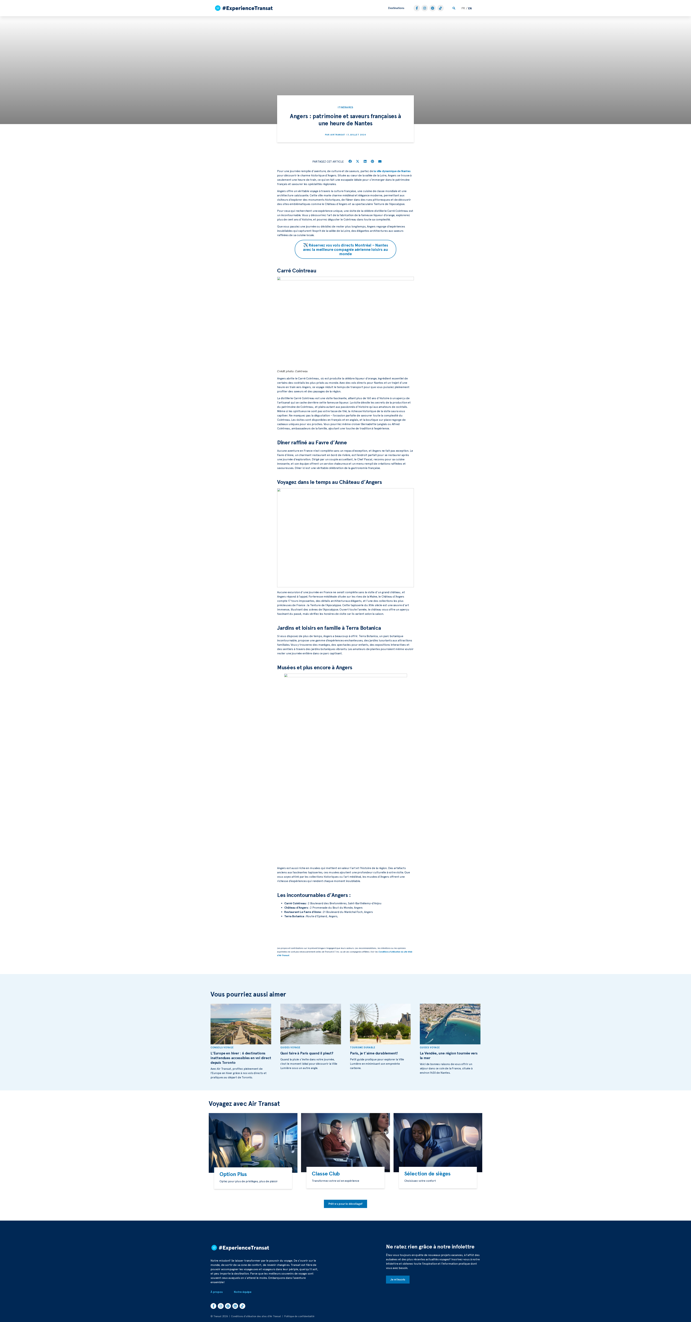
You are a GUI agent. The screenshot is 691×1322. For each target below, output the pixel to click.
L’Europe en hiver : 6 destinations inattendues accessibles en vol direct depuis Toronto (241, 1058)
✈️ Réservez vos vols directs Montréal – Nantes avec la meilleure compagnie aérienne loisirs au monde (345, 249)
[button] (396, 8)
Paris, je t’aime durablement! (374, 1053)
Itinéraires (345, 107)
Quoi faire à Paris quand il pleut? (306, 1053)
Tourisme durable (362, 1047)
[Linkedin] (235, 1306)
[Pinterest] (432, 8)
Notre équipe (242, 1292)
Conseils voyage (222, 1047)
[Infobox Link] (253, 1178)
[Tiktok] (440, 8)
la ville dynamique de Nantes (392, 171)
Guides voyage (290, 1047)
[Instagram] (424, 8)
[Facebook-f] (417, 8)
